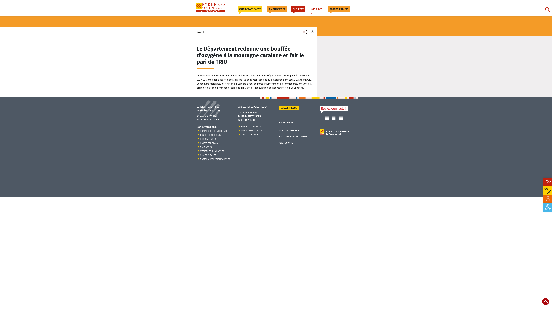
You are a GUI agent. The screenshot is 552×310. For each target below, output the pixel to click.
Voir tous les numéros (252, 130)
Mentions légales (289, 130)
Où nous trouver (249, 134)
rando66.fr (206, 147)
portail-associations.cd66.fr (215, 159)
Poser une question (251, 126)
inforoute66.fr (208, 139)
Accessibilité (286, 122)
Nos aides (316, 9)
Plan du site (286, 143)
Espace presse (289, 108)
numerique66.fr (208, 155)
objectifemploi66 (209, 143)
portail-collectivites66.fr (214, 131)
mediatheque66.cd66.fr (212, 151)
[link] (547, 198)
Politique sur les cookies (293, 136)
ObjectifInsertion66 (210, 135)
